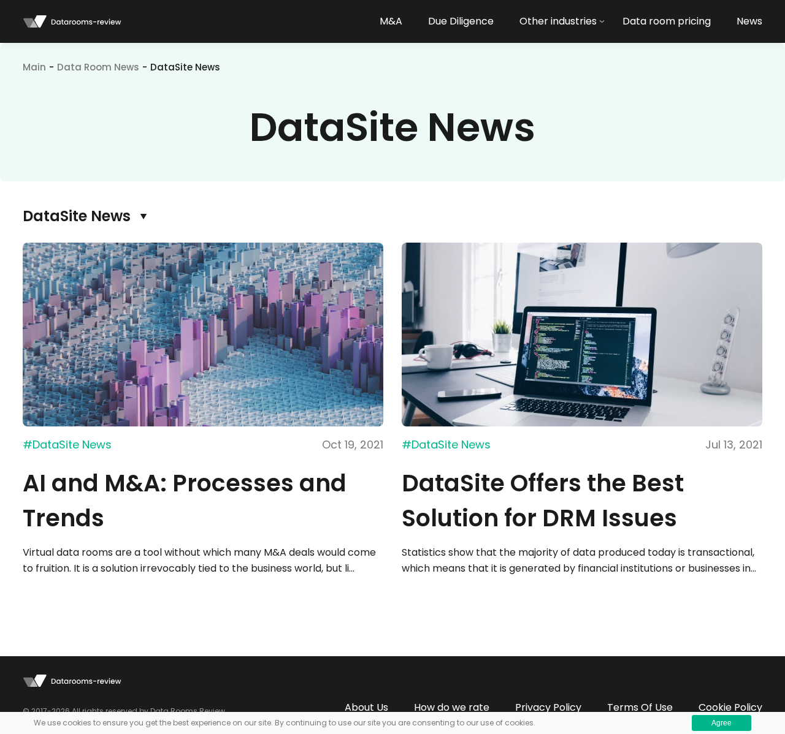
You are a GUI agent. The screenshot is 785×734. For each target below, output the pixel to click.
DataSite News (77, 216)
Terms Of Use (640, 707)
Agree (721, 723)
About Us (366, 707)
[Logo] (72, 21)
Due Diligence (461, 21)
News (749, 21)
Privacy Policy (548, 707)
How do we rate (451, 707)
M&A (391, 21)
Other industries (558, 21)
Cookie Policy (730, 707)
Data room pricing (666, 21)
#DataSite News (67, 444)
